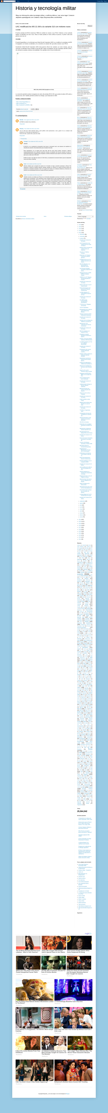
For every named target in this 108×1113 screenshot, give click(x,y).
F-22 (89, 631)
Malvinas (82, 695)
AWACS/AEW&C (84, 575)
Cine (89, 601)
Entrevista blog (88, 620)
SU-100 (80, 759)
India (91, 657)
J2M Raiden (79, 664)
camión (90, 594)
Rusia (31, 111)
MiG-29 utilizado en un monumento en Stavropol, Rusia (85, 265)
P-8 (78, 728)
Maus (90, 697)
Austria (88, 572)
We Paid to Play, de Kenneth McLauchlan (85, 446)
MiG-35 (81, 710)
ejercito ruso (80, 617)
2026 (80, 224)
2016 (80, 529)
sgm (80, 754)
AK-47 (83, 558)
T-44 (87, 768)
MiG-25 (88, 707)
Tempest (90, 775)
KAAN (86, 671)
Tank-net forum (81, 904)
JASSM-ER (88, 666)
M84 (84, 694)
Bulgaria (79, 591)
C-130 (85, 591)
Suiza (84, 766)
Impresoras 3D (83, 657)
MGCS (83, 701)
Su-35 (88, 764)
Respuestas (24, 138)
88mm (80, 550)
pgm (78, 735)
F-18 (84, 631)
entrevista (79, 620)
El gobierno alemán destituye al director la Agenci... (85, 335)
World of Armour (82, 902)
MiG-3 (86, 708)
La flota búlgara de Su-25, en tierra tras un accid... (86, 495)
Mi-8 (89, 704)
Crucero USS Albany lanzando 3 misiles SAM (86, 443)
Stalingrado (82, 758)
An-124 (85, 560)
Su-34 (83, 764)
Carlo (25, 175)
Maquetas (88, 695)
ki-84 (82, 678)
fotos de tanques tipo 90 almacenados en (84, 166)
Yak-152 (88, 801)
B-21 (84, 577)
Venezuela (90, 794)
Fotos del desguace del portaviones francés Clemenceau (85, 289)
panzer (78, 733)
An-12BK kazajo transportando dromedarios (83, 301)
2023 (80, 230)
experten (79, 628)
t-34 (83, 768)
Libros (78, 687)
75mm (82, 549)
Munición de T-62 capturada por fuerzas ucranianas (85, 325)
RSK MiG (86, 747)
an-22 (91, 562)
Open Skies (86, 724)
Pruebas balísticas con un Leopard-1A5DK (86, 461)
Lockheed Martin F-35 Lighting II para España (83, 843)
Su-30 (88, 762)
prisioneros (89, 737)
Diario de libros (81, 878)
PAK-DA (78, 730)
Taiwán (78, 774)
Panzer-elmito (81, 895)
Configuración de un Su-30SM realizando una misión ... (85, 261)
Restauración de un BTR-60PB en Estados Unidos (85, 274)
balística (86, 578)
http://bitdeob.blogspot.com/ (84, 906)
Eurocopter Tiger (80, 625)
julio (81, 505)
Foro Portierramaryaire (83, 881)
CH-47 (78, 598)
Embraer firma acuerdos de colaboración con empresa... (86, 249)
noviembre (82, 236)
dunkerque (86, 612)
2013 (80, 535)
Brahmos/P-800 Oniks (86, 588)
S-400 (83, 751)
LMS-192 (86, 687)
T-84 (87, 771)
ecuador (81, 614)
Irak (81, 660)
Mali (78, 695)
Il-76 (86, 656)
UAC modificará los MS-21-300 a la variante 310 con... (86, 468)
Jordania (90, 667)
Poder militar (81, 897)
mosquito (81, 715)
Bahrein (78, 578)
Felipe (78, 125)
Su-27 (81, 762)
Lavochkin (84, 684)
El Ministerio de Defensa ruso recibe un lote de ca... (85, 454)
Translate (88, 218)
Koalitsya (79, 680)
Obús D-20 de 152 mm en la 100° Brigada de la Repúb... (86, 480)
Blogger (67, 1093)
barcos (79, 581)
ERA (81, 621)
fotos (78, 640)
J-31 (90, 663)
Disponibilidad (89, 610)
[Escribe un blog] (33, 109)
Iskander (88, 662)
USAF (78, 793)
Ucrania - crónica (87, 788)
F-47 (88, 633)
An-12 (78, 560)
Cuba (84, 607)
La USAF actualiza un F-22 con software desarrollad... (86, 343)
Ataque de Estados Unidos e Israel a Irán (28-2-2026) (85, 857)
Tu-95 (78, 784)
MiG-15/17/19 (84, 705)
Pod (83, 735)
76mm (86, 549)
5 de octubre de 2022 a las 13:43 (34, 175)
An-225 (81, 563)
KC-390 (86, 674)
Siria (84, 755)
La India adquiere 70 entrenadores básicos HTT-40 (85, 293)
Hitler (85, 649)
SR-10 (87, 757)
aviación (21, 111)
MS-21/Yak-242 (26, 111)
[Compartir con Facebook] (36, 109)
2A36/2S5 (84, 545)
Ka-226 (87, 670)
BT (83, 589)
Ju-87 (85, 669)
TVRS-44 (79, 787)
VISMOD (79, 799)
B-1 (91, 575)
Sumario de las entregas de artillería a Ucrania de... (86, 321)
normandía (79, 722)
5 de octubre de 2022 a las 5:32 (34, 164)
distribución (82, 611)
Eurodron (89, 625)
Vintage (78, 797)
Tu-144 (82, 781)
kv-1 (85, 681)
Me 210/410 (88, 698)
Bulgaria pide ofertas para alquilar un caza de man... (86, 404)
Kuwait (80, 681)
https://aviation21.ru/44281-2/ (23, 105)
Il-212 (87, 654)
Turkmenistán (80, 785)
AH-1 (86, 555)
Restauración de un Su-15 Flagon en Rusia (86, 476)
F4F (83, 634)
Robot (84, 745)
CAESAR (79, 594)
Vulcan (91, 799)
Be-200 (81, 582)
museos (90, 718)
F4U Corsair (88, 634)
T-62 (81, 770)
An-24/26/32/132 (89, 563)
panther (88, 731)
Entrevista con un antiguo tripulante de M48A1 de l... (86, 425)
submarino (86, 765)
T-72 (91, 770)
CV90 (88, 607)
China (83, 601)
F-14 (85, 630)
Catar (78, 597)
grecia (91, 643)
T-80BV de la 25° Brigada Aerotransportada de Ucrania (85, 278)
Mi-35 (80, 704)
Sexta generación (88, 752)
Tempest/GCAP (81, 777)
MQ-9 (78, 717)
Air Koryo (81, 556)
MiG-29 (79, 708)
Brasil (78, 590)
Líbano (83, 685)
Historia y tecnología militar (46, 8)
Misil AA (79, 713)
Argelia (78, 569)
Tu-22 (88, 782)
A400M (78, 553)
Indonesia (83, 659)
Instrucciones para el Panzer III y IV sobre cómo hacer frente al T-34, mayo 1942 (85, 823)
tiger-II (80, 778)
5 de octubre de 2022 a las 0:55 (35, 141)
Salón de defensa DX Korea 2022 (85, 484)
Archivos (84, 567)
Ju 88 (80, 669)
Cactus (78, 32)
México (78, 701)
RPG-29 (79, 747)
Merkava (88, 700)
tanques (86, 774)
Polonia (88, 735)
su (91, 758)
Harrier (87, 646)
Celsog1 (26, 141)
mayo (81, 509)
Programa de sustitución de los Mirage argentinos (84, 847)
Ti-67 (88, 777)
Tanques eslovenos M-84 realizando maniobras (85, 314)
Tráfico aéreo (85, 780)
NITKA (89, 721)
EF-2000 (79, 615)
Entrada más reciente (21, 216)
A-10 (84, 550)
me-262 (83, 700)
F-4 (84, 633)
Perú (89, 734)
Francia (81, 641)
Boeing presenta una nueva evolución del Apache (85, 390)
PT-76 (78, 740)
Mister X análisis (82, 899)
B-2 (80, 577)
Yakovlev (79, 803)
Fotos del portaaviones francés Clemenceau (85, 458)
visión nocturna (87, 797)
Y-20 (89, 800)
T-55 (91, 768)
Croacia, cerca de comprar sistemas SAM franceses (86, 339)
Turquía (87, 785)
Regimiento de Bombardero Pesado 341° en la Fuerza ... (85, 450)
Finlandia (79, 638)
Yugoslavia (79, 804)
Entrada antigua (68, 216)
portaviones (80, 737)
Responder (22, 124)
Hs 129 (81, 650)
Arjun (91, 569)
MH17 (88, 701)
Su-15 (89, 759)
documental (89, 611)
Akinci (89, 557)
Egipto (87, 615)
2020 (80, 521)
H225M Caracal (80, 646)
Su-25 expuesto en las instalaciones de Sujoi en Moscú (85, 244)
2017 (80, 527)
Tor (90, 778)
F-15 (89, 630)
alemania (79, 559)
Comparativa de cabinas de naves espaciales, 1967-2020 (85, 819)
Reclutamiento (80, 741)
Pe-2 (78, 734)
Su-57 (78, 765)
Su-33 (78, 764)
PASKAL (79, 79)
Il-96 (91, 656)
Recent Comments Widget (87, 210)
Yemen (87, 803)
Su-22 (78, 761)
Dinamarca (79, 609)
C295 (84, 592)
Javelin (78, 667)
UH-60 (82, 790)
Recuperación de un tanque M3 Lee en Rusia (86, 432)
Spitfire (91, 755)
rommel (89, 745)
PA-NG (83, 728)
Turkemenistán (87, 784)
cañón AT (88, 595)
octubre (82, 238)
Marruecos (84, 697)
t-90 (91, 771)
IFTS (78, 653)
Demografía (82, 608)
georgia (85, 643)
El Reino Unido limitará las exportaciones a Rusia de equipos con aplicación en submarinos (84, 852)
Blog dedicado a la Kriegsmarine (82, 874)
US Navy (82, 791)
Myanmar (82, 720)
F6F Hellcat (79, 635)
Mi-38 (84, 704)
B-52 (89, 577)
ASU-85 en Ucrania (84, 422)
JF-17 (84, 667)
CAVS (83, 597)
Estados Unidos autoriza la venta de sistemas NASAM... (86, 355)
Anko (25, 164)
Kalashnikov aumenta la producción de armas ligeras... (85, 359)
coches (87, 602)
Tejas (85, 775)
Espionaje (79, 623)
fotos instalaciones (88, 640)
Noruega (85, 722)
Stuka (88, 758)
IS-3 (80, 661)
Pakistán (81, 731)
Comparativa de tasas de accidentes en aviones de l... (85, 414)
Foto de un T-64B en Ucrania (84, 252)
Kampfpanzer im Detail (83, 891)
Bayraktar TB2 (88, 581)
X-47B (85, 800)
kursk (91, 680)
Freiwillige (79, 164)
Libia (88, 686)
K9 (82, 670)
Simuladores (88, 754)
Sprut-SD (81, 757)
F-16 (78, 631)
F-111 (82, 630)
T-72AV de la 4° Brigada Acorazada (85, 305)
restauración (89, 743)
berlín (78, 584)
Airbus (86, 556)
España (87, 621)
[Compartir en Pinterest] (38, 109)
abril (81, 511)
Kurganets (85, 680)
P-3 (86, 725)
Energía (87, 618)
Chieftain (88, 600)
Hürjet (85, 651)
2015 (80, 531)
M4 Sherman (83, 693)
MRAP (82, 717)
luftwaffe (86, 688)
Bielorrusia (79, 585)
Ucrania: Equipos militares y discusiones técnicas (84, 828)
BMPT (81, 587)
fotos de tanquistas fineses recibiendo (84, 203)
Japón (81, 666)
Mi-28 (91, 703)
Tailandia (87, 772)
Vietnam (88, 796)
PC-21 (89, 732)
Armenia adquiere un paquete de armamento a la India (86, 473)
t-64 (85, 770)
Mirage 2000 (80, 711)
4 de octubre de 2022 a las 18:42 (31, 128)
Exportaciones (86, 628)
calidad (85, 594)
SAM (80, 752)
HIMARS (79, 649)
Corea (86, 604)
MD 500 (82, 698)
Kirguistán (88, 678)
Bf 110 (89, 584)
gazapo (79, 643)
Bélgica (88, 582)
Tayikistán (79, 775)
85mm (91, 549)
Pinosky (22, 128)
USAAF (88, 791)
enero (81, 517)
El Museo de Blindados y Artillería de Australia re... (86, 363)
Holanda (90, 649)
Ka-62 (82, 671)
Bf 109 (83, 584)
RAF (83, 740)
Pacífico (88, 728)
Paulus (84, 732)
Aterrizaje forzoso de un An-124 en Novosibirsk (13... (86, 487)
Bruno (78, 117)
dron (80, 612)
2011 (80, 539)
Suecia (78, 767)
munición (82, 718)
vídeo (80, 796)
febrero (81, 515)
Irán (86, 660)
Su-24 (84, 761)
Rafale (88, 740)
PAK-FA (84, 730)
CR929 (78, 605)
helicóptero (85, 647)
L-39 (82, 683)
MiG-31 (90, 708)
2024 (80, 228)
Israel (78, 663)
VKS (84, 799)
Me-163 (78, 700)
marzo (81, 513)
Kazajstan (79, 674)
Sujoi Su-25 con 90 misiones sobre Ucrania (86, 371)
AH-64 (90, 555)
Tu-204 (83, 782)
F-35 (78, 633)
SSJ (91, 757)
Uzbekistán (86, 793)
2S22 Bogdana (80, 546)
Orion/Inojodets (80, 725)
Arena (89, 567)
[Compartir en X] (35, 109)
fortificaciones (87, 638)
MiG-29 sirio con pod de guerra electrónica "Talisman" (85, 831)
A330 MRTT (87, 552)
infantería (90, 659)
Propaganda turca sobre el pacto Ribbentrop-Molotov (86, 311)
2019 (80, 523)
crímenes (86, 605)
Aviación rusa (81, 876)
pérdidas (83, 734)
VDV (85, 794)
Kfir (89, 676)
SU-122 (84, 759)
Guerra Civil (87, 644)
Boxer (78, 588)
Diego (78, 135)
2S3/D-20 (89, 546)
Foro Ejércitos (81, 880)
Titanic (86, 778)
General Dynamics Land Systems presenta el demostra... (85, 419)
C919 (89, 592)
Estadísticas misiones (85, 624)
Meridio (21, 119)
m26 (88, 691)
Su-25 (91, 761)
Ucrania (90, 787)
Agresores (79, 555)
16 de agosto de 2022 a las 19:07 (31, 119)
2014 (80, 533)
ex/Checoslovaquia (81, 627)
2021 (80, 519)
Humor (88, 650)
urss (91, 790)
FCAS (85, 635)
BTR (88, 590)
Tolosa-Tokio (81, 900)
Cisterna (79, 602)
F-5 (91, 633)
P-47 (86, 727)
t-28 (79, 768)
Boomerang (87, 587)
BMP (91, 585)
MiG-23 (81, 707)
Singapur (79, 755)
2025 (80, 226)
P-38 (90, 725)
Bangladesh (79, 579)
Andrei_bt (80, 872)
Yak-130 (79, 802)
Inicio (45, 216)
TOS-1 (78, 780)
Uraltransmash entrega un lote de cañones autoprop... (86, 385)
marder (78, 697)
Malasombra (80, 145)
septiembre (82, 501)
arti (85, 570)
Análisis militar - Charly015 (84, 870)
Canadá (81, 595)
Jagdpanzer (85, 664)
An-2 (86, 562)
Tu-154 (87, 781)
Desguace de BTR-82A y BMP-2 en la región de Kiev (85, 374)
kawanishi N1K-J (86, 673)
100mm (78, 545)
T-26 (91, 766)
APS (85, 566)
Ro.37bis (79, 745)
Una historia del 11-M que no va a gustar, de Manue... (86, 491)
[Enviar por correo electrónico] (31, 109)
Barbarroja (88, 579)
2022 (80, 232)
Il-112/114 (84, 653)
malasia (88, 694)
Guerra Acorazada (82, 886)
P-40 (82, 727)
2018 (80, 525)
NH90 (84, 721)
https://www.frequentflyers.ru (23, 101)
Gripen (80, 644)
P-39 (78, 727)
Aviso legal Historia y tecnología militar (83, 865)
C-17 (91, 591)
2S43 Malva (86, 548)
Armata (80, 570)
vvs (79, 800)
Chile (78, 601)
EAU (91, 612)
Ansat (85, 565)
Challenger (87, 598)
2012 (80, 537)
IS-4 (84, 661)
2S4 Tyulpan (79, 548)
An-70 (80, 565)
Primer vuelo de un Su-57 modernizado (85, 285)
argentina (85, 569)
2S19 (89, 545)
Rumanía (79, 749)
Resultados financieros (85, 744)
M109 (84, 691)
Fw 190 (88, 641)
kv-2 (90, 681)
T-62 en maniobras (84, 307)
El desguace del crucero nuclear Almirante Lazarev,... (85, 351)
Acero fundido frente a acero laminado (85, 378)
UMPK (87, 790)
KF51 (85, 676)
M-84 (87, 690)
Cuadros (79, 607)
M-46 (83, 690)
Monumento (89, 714)
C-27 (80, 592)
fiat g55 (81, 637)
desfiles (88, 608)
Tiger (91, 777)
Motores (87, 715)
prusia (89, 738)
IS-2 (91, 660)
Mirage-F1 (88, 711)
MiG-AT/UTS (88, 710)
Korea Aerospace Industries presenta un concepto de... (86, 439)
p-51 (89, 727)
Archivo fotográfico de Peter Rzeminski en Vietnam (84, 839)
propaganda (82, 738)
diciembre (82, 234)
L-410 (87, 683)
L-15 (78, 683)
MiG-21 (90, 706)
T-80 (82, 771)
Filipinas (88, 637)
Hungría (79, 651)
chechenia (79, 600)
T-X (81, 772)
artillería (90, 570)
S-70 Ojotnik (89, 751)
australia (82, 572)
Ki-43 (81, 677)
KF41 (82, 676)
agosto (81, 503)
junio (81, 507)
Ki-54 (89, 677)
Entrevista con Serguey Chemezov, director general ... (85, 256)
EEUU (87, 614)
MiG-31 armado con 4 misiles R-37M (85, 331)
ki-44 (85, 677)
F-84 (80, 634)
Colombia (79, 604)
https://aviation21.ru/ (21, 103)
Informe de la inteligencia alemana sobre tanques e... (86, 367)
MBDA (78, 698)
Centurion (88, 597)
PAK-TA (90, 730)
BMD (86, 585)
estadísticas (89, 623)
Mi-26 (86, 703)
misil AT (85, 713)
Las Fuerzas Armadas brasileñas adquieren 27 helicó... (86, 269)
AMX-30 (88, 559)
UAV (83, 787)
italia (84, 663)
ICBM (89, 651)
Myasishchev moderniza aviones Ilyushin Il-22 (85, 429)
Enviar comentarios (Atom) (28, 218)
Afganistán (87, 553)
